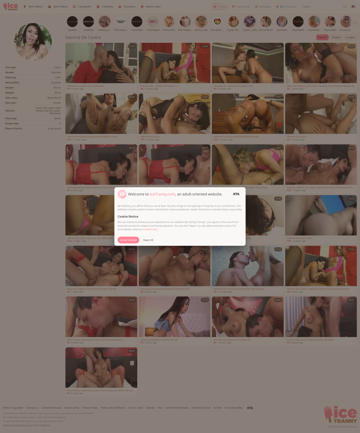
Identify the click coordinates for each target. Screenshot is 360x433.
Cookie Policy (150, 229)
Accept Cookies (128, 240)
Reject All (148, 240)
